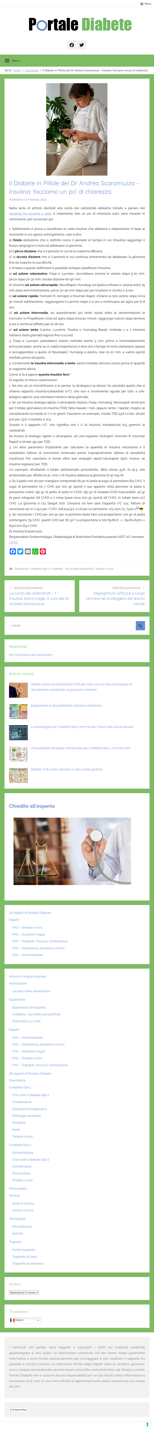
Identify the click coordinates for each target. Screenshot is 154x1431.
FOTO (13, 542)
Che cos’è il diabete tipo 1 (30, 1095)
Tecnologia (17, 1219)
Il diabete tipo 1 (39, 568)
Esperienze (21, 568)
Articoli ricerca (22, 1210)
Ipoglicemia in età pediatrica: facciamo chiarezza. (66, 705)
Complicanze (22, 1102)
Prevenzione (21, 1173)
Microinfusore (22, 1226)
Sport (16, 1129)
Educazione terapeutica (29, 1109)
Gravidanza (17, 1080)
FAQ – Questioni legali (28, 934)
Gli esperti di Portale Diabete (30, 913)
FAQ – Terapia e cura (27, 927)
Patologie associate (26, 1116)
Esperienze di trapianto (29, 1007)
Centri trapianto (23, 1250)
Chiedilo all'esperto (32, 806)
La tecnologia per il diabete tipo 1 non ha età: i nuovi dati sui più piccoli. (82, 727)
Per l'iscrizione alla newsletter (31, 655)
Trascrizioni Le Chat (26, 1021)
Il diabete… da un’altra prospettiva (36, 1014)
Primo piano (18, 1188)
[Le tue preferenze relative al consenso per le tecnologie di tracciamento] (147, 1424)
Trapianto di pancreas (27, 1263)
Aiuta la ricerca (23, 1203)
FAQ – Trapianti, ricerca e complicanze (40, 941)
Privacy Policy (20, 1409)
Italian (19, 1320)
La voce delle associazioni (31, 991)
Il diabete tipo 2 (20, 1145)
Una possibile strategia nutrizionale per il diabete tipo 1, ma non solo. (81, 748)
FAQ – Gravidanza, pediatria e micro (38, 948)
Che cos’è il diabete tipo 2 (30, 1159)
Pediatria (18, 1123)
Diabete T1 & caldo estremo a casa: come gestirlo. (67, 769)
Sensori (17, 1233)
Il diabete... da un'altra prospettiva (72, 568)
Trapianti (15, 1242)
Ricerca (14, 1195)
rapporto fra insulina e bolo (30, 213)
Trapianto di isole (24, 1257)
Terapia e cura (104, 568)
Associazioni (18, 983)
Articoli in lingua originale (27, 976)
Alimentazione (22, 1152)
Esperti (14, 920)
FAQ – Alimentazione (27, 955)
